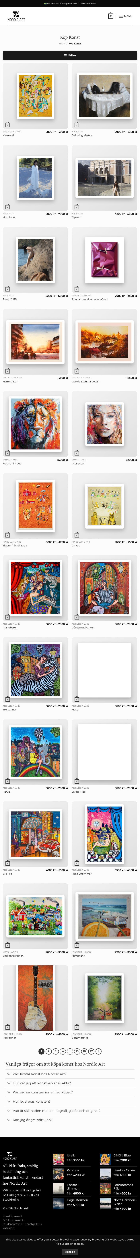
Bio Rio (7, 873)
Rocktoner (9, 1037)
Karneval (8, 135)
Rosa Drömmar (82, 873)
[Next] (99, 1051)
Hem (62, 43)
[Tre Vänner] (35, 670)
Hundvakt (9, 217)
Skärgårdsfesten (13, 955)
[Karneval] (35, 96)
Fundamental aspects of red (90, 299)
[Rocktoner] (35, 998)
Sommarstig (80, 1037)
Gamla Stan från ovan (85, 381)
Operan (76, 217)
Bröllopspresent (13, 1220)
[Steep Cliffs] (35, 260)
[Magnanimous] (35, 424)
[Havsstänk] (104, 916)
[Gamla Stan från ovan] (104, 341)
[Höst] (104, 670)
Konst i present (12, 1216)
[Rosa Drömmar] (104, 834)
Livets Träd (78, 791)
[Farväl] (35, 752)
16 (84, 1051)
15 (77, 1051)
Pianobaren (10, 627)
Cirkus (76, 545)
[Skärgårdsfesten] (35, 916)
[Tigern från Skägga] (35, 506)
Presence (77, 463)
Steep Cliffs (10, 299)
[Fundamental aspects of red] (104, 260)
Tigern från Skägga (15, 545)
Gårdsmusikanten (83, 627)
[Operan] (104, 178)
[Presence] (104, 424)
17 (91, 1051)
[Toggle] (9, 1074)
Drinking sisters (82, 135)
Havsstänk (78, 955)
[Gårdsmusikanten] (104, 588)
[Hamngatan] (35, 342)
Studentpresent (13, 1224)
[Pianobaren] (35, 588)
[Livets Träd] (104, 752)
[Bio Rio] (35, 834)
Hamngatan (10, 381)
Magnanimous (12, 463)
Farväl (7, 791)
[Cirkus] (104, 506)
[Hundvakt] (35, 178)
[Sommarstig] (104, 998)
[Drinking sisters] (104, 96)
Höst (75, 709)
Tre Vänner (9, 709)
